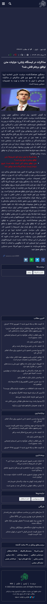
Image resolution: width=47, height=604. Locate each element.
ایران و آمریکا (38, 272)
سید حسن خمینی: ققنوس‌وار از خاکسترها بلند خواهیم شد (25, 383)
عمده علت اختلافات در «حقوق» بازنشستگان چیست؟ (22, 388)
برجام (29, 272)
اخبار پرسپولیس (38, 499)
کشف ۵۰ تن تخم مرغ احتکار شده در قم (27, 346)
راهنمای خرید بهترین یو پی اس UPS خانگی (26, 516)
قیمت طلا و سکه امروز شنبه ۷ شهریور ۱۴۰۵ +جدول (23, 324)
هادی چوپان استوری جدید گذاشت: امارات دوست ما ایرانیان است (23, 476)
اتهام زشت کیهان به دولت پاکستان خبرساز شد (25, 481)
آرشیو (25, 583)
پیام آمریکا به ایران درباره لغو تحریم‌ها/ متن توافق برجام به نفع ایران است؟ (21, 158)
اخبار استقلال (24, 499)
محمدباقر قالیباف (26, 551)
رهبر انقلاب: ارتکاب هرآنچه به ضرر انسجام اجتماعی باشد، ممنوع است (23, 336)
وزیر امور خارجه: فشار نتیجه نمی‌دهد (28, 397)
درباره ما (33, 583)
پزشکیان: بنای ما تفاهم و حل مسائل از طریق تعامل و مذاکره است (23, 469)
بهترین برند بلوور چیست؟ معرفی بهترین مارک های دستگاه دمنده (23, 522)
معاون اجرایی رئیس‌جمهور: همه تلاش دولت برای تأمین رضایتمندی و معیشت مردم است (24, 358)
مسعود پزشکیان (22, 555)
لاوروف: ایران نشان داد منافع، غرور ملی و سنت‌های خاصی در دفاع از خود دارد (23, 365)
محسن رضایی (38, 559)
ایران (36, 49)
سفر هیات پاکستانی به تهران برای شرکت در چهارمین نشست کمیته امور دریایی (22, 372)
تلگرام (18, 583)
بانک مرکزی (10, 555)
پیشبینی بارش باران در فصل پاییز (29, 377)
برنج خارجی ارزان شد (34, 341)
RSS (11, 583)
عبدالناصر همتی (10, 559)
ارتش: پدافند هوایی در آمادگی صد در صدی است (24, 485)
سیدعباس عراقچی (37, 555)
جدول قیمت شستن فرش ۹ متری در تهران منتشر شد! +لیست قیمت (24, 533)
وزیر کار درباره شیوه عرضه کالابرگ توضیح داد (25, 392)
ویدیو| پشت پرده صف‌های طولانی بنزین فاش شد (23, 401)
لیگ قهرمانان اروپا (25, 559)
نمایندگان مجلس (37, 563)
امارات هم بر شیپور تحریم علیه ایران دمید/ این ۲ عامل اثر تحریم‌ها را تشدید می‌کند (24, 462)
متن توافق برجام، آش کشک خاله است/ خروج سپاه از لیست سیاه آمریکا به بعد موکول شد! (19, 165)
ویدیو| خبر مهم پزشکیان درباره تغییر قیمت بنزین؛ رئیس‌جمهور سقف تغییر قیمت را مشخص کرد (23, 329)
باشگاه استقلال (12, 551)
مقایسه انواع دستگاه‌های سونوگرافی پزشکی (26, 527)
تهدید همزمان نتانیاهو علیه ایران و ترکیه (27, 405)
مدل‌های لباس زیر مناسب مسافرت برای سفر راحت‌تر (23, 512)
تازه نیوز (23, 4)
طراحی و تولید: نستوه (22, 597)
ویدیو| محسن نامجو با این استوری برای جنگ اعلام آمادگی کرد (23, 351)
